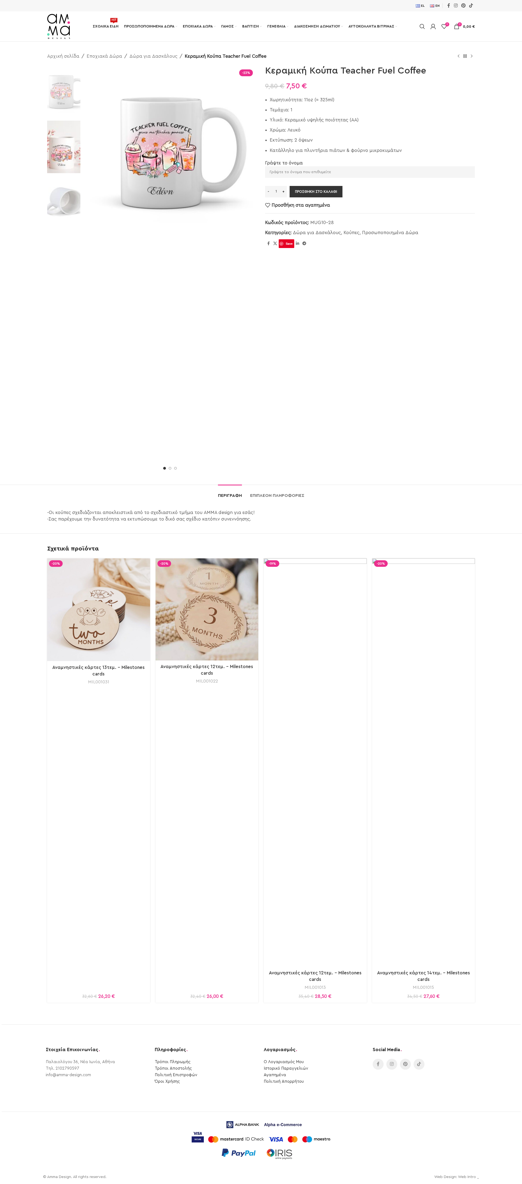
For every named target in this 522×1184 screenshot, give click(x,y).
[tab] (230, 493)
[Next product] (471, 56)
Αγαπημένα (275, 1075)
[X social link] (275, 243)
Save (289, 243)
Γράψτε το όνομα (284, 163)
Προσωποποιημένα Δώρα (390, 232)
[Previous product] (458, 56)
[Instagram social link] (455, 5)
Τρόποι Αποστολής (173, 1068)
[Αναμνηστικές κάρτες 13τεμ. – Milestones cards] (98, 609)
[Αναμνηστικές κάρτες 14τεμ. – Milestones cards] (423, 762)
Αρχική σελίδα (63, 56)
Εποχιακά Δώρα (104, 56)
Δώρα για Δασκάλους (153, 56)
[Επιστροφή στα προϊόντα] (465, 56)
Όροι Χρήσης (167, 1081)
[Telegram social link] (304, 243)
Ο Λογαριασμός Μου (284, 1062)
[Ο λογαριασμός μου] (433, 26)
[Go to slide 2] (170, 468)
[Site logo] (58, 26)
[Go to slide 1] (164, 468)
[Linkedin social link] (297, 243)
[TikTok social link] (471, 5)
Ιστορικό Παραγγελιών (286, 1068)
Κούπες (351, 232)
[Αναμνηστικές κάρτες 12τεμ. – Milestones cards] (207, 609)
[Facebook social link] (448, 5)
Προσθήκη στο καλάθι (316, 191)
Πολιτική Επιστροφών (176, 1075)
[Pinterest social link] (463, 5)
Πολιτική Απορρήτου (284, 1081)
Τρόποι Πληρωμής (172, 1062)
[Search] (422, 26)
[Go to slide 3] (175, 468)
